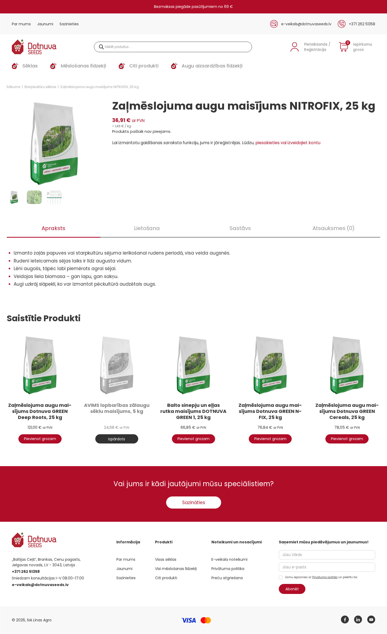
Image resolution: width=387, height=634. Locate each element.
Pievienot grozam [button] (40, 438)
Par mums (21, 24)
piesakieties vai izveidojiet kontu (287, 143)
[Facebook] (345, 619)
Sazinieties (69, 24)
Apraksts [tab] (53, 228)
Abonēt (292, 589)
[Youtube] (371, 619)
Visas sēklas (165, 559)
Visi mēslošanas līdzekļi (176, 568)
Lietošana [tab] (147, 228)
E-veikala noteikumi (229, 559)
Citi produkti (166, 578)
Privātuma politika (227, 568)
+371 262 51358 (362, 24)
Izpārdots (116, 439)
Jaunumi (45, 24)
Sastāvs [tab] (240, 228)
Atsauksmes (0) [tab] (333, 228)
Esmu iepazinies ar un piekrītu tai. (321, 577)
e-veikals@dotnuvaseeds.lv (306, 24)
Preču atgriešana (227, 578)
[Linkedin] (358, 619)
